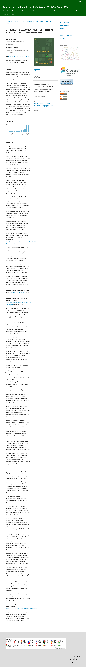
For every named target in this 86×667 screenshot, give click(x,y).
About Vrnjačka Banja (66, 35)
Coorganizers (15, 11)
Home (7, 20)
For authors (36, 11)
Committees (25, 11)
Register (74, 1)
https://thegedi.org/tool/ (17, 292)
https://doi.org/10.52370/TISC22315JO (18, 56)
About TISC (6, 11)
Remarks (62, 28)
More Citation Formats (40, 96)
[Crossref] (70, 76)
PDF (38, 70)
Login (80, 1)
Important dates (64, 22)
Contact (14, 14)
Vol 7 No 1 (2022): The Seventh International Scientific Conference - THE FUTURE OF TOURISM (29, 21)
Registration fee (64, 25)
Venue (45, 11)
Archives (59, 11)
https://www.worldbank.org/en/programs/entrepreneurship (21, 608)
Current (53, 11)
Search (79, 11)
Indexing (6, 14)
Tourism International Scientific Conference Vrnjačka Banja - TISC (36, 7)
